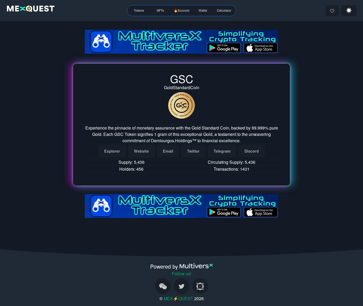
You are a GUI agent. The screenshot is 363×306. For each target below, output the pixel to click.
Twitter (193, 151)
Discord (251, 151)
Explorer (112, 151)
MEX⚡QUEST (178, 298)
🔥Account (181, 10)
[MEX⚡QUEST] (29, 9)
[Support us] (332, 10)
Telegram (222, 151)
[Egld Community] (200, 286)
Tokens (139, 10)
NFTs (160, 10)
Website (141, 151)
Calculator (224, 10)
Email (168, 151)
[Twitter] (181, 286)
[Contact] (163, 286)
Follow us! (181, 273)
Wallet (203, 10)
